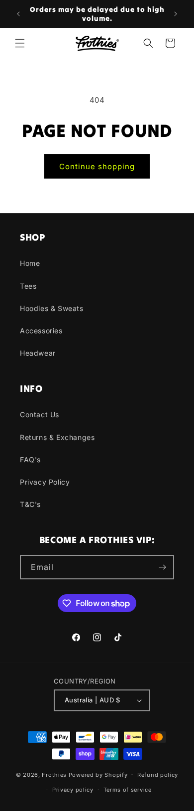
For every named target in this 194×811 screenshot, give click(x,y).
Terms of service (127, 789)
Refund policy (157, 774)
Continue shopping (97, 166)
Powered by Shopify (98, 774)
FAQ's (30, 459)
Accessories (41, 330)
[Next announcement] (176, 14)
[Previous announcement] (18, 14)
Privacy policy (73, 789)
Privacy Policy (45, 482)
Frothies (54, 774)
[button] (20, 43)
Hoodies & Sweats (52, 308)
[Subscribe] (162, 567)
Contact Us (39, 414)
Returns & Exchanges (57, 437)
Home (30, 263)
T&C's (30, 504)
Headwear (38, 353)
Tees (28, 286)
